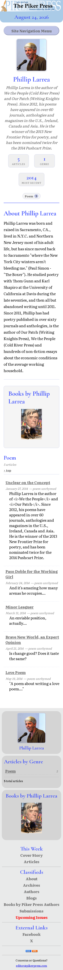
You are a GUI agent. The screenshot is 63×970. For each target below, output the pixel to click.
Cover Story (31, 855)
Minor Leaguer (20, 606)
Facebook (31, 934)
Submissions (31, 911)
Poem (31, 196)
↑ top (7, 470)
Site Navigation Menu (31, 30)
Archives (31, 885)
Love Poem (16, 672)
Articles (31, 861)
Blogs (31, 898)
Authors (31, 891)
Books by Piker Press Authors (31, 904)
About (31, 878)
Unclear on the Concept (28, 482)
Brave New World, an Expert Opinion (32, 639)
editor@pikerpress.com (31, 966)
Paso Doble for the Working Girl (32, 574)
